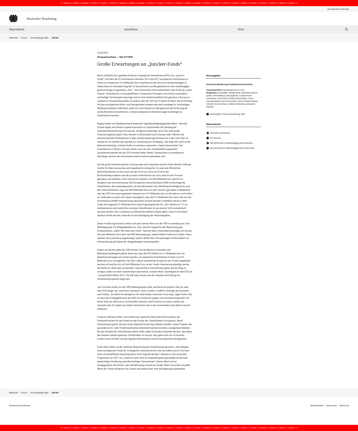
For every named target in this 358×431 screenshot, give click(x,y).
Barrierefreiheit (317, 405)
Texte (241, 29)
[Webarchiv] (32, 18)
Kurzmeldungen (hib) (39, 37)
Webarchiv (13, 37)
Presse (24, 37)
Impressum (344, 405)
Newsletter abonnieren (220, 133)
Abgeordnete (16, 29)
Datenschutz (331, 405)
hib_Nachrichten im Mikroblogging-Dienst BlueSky (231, 143)
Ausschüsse (131, 29)
